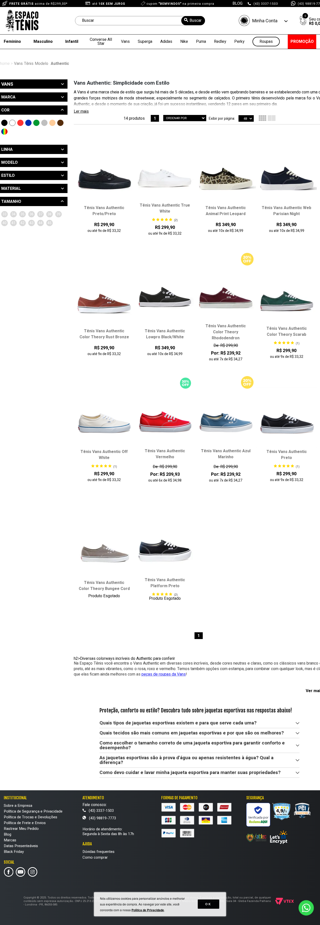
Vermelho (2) (20, 123)
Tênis (29, 64)
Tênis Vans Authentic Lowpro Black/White (165, 334)
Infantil (71, 42)
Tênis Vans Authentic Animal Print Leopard (226, 211)
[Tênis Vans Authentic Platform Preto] (165, 546)
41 (14, 223)
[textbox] (140, 20)
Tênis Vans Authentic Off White (104, 455)
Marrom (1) (60, 123)
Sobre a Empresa (18, 805)
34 (14, 214)
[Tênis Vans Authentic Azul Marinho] (226, 417)
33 (4, 214)
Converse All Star (101, 42)
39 (58, 214)
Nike (184, 42)
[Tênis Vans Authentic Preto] (286, 417)
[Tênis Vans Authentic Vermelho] (165, 417)
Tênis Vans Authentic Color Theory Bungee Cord (104, 586)
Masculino (43, 42)
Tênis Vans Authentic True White (165, 208)
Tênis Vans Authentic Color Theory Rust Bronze (104, 334)
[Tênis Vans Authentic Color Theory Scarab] (286, 294)
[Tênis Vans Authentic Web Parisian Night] (286, 174)
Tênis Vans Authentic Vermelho (165, 454)
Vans (125, 42)
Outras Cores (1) (4, 131)
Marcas (10, 840)
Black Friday (14, 851)
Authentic (60, 64)
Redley (220, 42)
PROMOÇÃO (302, 42)
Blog (7, 834)
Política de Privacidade (148, 910)
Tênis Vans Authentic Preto (286, 455)
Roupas (266, 42)
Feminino (12, 42)
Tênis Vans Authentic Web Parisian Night (286, 211)
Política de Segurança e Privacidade (33, 811)
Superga (145, 42)
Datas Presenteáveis (21, 846)
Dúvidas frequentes (98, 851)
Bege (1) (52, 123)
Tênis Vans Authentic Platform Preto (165, 583)
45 (50, 223)
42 (22, 223)
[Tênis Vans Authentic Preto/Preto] (104, 174)
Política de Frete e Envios (25, 823)
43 (32, 223)
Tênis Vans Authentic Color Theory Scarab (286, 332)
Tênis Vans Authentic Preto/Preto (104, 211)
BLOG (237, 4)
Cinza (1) (44, 123)
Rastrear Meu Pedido (21, 828)
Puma (201, 42)
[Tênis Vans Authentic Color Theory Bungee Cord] (104, 548)
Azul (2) (28, 123)
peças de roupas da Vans (164, 674)
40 (4, 223)
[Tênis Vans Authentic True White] (165, 171)
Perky (239, 42)
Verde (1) (36, 123)
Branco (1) (12, 123)
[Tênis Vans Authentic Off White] (104, 417)
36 (32, 214)
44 (40, 223)
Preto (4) (4, 123)
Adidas (166, 42)
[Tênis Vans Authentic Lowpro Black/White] (165, 297)
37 (40, 214)
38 (50, 214)
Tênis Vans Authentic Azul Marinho (225, 454)
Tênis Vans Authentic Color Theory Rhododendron (226, 332)
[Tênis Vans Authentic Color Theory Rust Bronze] (104, 297)
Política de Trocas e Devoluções (30, 817)
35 (22, 214)
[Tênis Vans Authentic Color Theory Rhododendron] (226, 292)
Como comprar (95, 857)
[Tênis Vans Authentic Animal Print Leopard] (226, 174)
